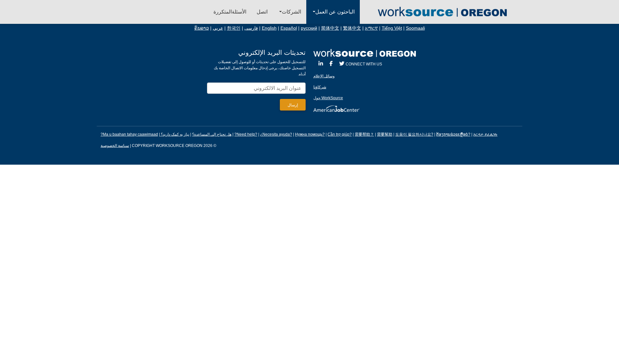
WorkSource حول (328, 98)
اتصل (262, 12)
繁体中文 (352, 28)
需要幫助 (384, 134)
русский (309, 28)
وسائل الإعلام (324, 76)
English (269, 28)
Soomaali (415, 28)
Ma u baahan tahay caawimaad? (129, 134)
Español (288, 28)
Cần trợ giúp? (340, 134)
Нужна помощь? (310, 134)
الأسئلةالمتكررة (229, 12)
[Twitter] (341, 63)
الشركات (291, 12)
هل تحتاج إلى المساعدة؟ (211, 134)
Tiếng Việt (392, 28)
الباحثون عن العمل (335, 12)
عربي (218, 28)
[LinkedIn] (321, 63)
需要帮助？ (364, 134)
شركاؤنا (319, 87)
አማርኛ (371, 28)
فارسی (251, 28)
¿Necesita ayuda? (276, 134)
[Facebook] (331, 63)
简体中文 (330, 28)
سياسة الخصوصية (115, 145)
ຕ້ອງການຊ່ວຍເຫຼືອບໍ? (453, 134)
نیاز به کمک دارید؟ (174, 134)
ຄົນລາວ (201, 28)
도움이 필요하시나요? (414, 134)
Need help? (247, 134)
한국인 (234, 28)
